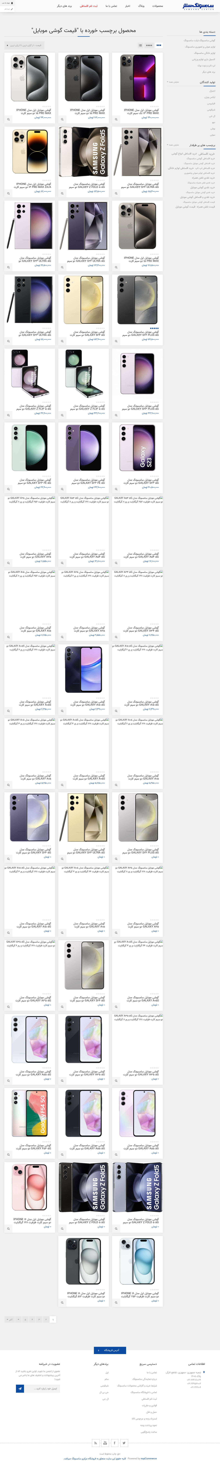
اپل (107, 1372)
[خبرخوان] (96, 1443)
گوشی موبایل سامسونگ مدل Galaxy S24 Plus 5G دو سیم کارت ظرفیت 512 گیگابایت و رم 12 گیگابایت (140, 854)
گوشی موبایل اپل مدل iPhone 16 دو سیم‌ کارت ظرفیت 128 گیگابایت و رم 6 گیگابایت (32, 1222)
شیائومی (211, 110)
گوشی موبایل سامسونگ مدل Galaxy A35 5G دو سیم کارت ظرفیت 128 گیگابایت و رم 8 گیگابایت (141, 1076)
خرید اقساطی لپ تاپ (205, 168)
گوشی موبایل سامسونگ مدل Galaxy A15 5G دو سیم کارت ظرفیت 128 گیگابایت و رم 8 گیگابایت (34, 928)
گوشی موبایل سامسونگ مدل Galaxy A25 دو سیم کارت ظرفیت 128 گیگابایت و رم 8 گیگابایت (143, 928)
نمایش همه (174, 82)
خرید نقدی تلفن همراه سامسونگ (201, 182)
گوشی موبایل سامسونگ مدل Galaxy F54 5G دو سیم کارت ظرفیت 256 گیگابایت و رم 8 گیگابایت (33, 1150)
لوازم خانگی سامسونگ (204, 53)
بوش (212, 129)
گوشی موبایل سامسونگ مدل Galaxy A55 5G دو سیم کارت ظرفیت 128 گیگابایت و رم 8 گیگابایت (33, 1076)
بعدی (18, 1319)
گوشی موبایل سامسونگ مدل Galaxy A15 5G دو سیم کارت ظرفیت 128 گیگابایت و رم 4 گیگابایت (87, 706)
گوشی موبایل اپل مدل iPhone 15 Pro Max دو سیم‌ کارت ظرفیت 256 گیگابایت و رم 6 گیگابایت (141, 262)
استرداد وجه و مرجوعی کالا (144, 1419)
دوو (213, 122)
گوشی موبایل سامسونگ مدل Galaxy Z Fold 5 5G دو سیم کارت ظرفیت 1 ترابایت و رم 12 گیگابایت (87, 1224)
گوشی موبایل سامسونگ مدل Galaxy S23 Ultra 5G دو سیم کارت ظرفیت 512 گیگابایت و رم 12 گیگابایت (33, 262)
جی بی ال (104, 1392)
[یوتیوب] (105, 1443)
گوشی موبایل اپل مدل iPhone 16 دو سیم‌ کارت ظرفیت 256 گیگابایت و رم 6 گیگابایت (140, 1296)
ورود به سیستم (5, 3)
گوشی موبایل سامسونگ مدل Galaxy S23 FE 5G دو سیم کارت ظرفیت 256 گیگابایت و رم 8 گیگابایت (86, 484)
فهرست (140, 45)
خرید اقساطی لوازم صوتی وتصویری (199, 173)
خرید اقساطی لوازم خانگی (181, 168)
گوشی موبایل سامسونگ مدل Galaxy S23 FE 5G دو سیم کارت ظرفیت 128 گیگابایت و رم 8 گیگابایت (33, 484)
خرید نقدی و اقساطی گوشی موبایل (197, 197)
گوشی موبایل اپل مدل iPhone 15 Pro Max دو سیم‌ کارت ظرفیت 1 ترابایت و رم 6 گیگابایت (87, 113)
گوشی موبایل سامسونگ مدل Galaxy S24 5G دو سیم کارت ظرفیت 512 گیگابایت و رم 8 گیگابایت (87, 1002)
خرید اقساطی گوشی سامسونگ (201, 159)
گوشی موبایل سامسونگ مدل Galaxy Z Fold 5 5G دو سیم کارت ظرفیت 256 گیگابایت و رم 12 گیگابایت (86, 188)
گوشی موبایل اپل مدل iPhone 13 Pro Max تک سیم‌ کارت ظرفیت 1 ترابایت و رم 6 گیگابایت (141, 113)
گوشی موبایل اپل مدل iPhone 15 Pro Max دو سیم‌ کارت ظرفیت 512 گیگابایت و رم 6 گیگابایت (33, 115)
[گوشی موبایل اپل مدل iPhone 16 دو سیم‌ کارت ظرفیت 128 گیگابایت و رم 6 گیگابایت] (29, 1187)
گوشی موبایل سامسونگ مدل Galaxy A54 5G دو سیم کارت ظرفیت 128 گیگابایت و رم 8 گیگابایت (87, 558)
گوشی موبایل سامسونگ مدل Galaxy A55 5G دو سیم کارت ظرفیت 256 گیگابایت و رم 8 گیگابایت (141, 1150)
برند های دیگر (208, 72)
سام (107, 1379)
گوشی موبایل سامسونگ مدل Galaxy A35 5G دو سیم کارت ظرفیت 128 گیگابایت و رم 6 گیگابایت (33, 1002)
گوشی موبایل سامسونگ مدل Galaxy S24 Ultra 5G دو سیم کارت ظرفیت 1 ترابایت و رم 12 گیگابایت (86, 854)
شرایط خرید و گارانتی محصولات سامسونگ (137, 1386)
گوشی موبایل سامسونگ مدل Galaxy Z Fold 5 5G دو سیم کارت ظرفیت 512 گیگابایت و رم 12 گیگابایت (140, 1224)
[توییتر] (124, 1443)
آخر (10, 1320)
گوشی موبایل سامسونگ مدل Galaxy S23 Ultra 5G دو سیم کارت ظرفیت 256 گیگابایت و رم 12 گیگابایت (33, 336)
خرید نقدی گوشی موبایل (202, 188)
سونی (212, 135)
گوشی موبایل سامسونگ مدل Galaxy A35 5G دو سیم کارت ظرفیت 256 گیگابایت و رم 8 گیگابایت (87, 1076)
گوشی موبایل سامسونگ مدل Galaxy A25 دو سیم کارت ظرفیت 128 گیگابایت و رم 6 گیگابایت (89, 632)
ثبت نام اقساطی (149, 1399)
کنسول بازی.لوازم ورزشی (203, 59)
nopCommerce (149, 1459)
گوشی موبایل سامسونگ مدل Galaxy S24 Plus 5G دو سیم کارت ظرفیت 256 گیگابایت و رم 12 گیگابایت (140, 336)
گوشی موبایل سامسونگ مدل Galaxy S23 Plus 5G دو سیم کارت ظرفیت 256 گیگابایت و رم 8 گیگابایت (140, 410)
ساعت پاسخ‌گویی (149, 1432)
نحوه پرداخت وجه (148, 1425)
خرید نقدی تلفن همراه (203, 178)
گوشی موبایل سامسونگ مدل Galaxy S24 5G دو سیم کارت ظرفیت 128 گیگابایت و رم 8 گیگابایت (33, 854)
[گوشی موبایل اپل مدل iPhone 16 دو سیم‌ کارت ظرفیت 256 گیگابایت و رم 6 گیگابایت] (137, 1261)
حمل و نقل (151, 1412)
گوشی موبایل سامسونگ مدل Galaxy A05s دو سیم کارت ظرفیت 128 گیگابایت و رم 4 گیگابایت (89, 780)
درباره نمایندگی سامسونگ (144, 1379)
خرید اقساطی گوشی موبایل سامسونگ (199, 163)
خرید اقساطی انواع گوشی (184, 154)
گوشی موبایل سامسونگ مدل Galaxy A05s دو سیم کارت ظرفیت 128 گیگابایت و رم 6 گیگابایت (35, 706)
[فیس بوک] (115, 1443)
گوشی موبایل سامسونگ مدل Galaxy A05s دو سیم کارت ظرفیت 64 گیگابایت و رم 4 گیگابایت (143, 1002)
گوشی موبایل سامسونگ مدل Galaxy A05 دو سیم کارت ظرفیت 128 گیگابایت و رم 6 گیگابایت (143, 780)
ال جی (212, 116)
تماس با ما (152, 1372)
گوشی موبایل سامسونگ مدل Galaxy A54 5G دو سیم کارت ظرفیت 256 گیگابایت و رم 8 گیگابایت (141, 558)
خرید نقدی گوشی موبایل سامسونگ (200, 192)
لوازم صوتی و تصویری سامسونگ (200, 47)
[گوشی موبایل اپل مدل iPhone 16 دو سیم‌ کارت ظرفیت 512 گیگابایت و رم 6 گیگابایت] (83, 1261)
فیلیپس (211, 103)
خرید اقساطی (207, 153)
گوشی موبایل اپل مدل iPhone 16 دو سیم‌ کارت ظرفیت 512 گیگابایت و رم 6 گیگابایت (86, 1296)
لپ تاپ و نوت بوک (206, 66)
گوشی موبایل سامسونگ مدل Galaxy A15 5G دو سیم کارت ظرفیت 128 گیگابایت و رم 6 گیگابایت (141, 706)
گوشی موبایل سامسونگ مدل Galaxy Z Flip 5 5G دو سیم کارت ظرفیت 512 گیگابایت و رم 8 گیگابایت (87, 410)
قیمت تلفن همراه (206, 207)
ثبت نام (7, 9)
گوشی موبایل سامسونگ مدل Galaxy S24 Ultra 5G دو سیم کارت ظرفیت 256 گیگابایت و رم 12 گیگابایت (86, 262)
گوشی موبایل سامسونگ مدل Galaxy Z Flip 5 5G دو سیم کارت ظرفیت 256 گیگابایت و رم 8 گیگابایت (33, 410)
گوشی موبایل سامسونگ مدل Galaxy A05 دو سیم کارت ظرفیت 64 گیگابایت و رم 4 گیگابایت (89, 928)
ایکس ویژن (209, 97)
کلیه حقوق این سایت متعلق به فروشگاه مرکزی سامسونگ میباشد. (94, 1459)
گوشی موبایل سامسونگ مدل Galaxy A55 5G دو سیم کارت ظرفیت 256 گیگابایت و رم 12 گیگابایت (87, 1150)
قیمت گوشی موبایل (185, 207)
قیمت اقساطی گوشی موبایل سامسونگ (199, 202)
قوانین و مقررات (149, 1405)
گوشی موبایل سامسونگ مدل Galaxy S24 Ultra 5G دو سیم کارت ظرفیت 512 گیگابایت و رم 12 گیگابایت (140, 188)
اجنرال (212, 91)
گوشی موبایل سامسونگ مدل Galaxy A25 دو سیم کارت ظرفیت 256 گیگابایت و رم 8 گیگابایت (35, 558)
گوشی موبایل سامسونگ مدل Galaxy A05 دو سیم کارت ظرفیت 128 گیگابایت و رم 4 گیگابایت (35, 780)
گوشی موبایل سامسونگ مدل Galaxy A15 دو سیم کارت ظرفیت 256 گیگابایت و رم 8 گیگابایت (35, 632)
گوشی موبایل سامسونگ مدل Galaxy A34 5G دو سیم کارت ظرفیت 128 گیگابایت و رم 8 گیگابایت (141, 632)
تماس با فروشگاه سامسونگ (144, 1392)
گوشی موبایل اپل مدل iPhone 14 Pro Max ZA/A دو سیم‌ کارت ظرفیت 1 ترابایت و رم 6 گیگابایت (32, 187)
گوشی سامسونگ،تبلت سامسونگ (199, 41)
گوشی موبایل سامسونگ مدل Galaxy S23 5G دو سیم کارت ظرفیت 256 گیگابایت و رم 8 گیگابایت (141, 484)
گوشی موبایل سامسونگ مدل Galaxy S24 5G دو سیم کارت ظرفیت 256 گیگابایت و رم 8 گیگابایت (87, 336)
